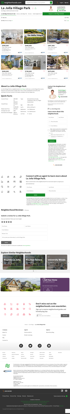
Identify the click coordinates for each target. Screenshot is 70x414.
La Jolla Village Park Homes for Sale (8, 13)
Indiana (22, 354)
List (68, 20)
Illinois (22, 352)
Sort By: (3, 20)
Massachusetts (23, 358)
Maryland (22, 356)
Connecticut (4, 358)
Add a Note (51, 133)
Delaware (13, 352)
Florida (13, 356)
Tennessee (41, 358)
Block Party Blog (50, 332)
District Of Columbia (15, 354)
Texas (50, 352)
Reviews (30, 13)
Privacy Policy (60, 159)
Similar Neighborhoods (37, 13)
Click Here (44, 404)
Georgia (13, 358)
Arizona (3, 352)
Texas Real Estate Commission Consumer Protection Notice (35, 402)
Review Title (5, 233)
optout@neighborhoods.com (54, 157)
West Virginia (51, 358)
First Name (51, 117)
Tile (65, 20)
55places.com (30, 396)
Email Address (54, 125)
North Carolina (42, 352)
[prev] (2, 37)
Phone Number (54, 121)
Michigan (32, 352)
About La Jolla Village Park (22, 13)
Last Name (61, 117)
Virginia (50, 354)
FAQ (3, 337)
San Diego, (3, 10)
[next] (22, 37)
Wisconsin (60, 352)
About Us (4, 332)
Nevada (31, 354)
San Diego (22, 89)
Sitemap (19, 396)
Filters (67, 17)
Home (26, 324)
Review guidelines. (27, 245)
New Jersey (32, 356)
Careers (4, 335)
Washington (51, 356)
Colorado (4, 356)
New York (31, 358)
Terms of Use (51, 161)
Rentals (24, 396)
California (8, 10)
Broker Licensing (28, 335)
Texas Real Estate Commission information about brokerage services (35, 401)
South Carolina (42, 356)
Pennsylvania (42, 354)
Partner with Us (28, 332)
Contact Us (5, 340)
